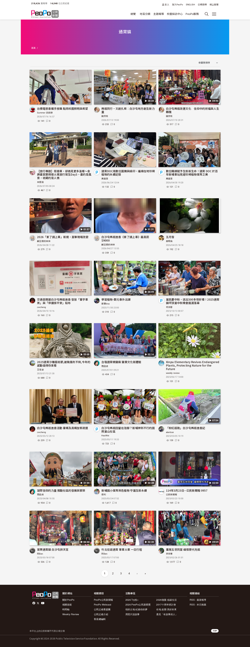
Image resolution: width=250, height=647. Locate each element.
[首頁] (45, 14)
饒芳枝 (104, 116)
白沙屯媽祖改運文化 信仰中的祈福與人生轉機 (192, 110)
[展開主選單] (214, 14)
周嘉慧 (104, 178)
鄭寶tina (105, 303)
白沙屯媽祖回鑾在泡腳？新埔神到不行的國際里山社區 (128, 429)
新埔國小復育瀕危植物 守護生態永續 (124, 490)
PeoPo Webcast (102, 604)
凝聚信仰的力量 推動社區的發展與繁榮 (61, 490)
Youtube (43, 603)
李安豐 (169, 554)
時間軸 (65, 609)
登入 (167, 4)
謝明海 (169, 241)
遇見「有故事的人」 (167, 614)
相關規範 (67, 604)
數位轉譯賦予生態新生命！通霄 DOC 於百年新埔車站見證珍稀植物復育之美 (192, 172)
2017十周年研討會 (166, 604)
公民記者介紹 (101, 614)
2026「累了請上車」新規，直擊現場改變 (62, 237)
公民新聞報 (171, 494)
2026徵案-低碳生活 (166, 599)
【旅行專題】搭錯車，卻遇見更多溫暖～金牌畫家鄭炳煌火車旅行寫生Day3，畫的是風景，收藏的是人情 (64, 174)
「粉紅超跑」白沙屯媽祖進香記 (185, 428)
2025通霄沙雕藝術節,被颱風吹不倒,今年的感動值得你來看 (63, 363)
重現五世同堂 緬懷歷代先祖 (183, 549)
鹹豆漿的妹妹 (43, 241)
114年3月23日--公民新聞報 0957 (187, 490)
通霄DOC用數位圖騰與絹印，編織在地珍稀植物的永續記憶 (128, 172)
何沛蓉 (169, 307)
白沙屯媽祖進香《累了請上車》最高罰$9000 (125, 238)
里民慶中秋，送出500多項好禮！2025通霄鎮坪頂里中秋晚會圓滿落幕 (192, 301)
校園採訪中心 (175, 13)
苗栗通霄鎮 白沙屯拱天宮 (52, 549)
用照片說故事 (132, 614)
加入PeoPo (177, 4)
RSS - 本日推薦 (198, 604)
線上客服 (214, 4)
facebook (34, 603)
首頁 (33, 48)
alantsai (170, 432)
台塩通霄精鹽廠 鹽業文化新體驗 (121, 362)
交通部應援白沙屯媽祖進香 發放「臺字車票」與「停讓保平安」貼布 (62, 301)
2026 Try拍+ (132, 599)
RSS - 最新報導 (198, 599)
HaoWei (105, 435)
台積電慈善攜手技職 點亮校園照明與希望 (62, 108)
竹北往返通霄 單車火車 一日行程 (121, 549)
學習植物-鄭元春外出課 (115, 299)
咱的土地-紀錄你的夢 (136, 609)
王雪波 (40, 369)
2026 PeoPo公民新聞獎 (138, 604)
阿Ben (40, 554)
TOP (215, 630)
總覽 (133, 13)
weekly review (173, 373)
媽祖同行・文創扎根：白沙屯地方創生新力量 (128, 110)
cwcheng (41, 307)
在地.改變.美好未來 (166, 609)
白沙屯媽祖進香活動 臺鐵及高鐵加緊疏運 (62, 428)
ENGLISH (190, 4)
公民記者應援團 (102, 609)
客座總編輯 (100, 619)
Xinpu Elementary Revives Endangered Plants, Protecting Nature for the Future (192, 365)
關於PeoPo (68, 599)
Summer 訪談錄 (45, 112)
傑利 (103, 494)
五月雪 (170, 237)
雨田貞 (104, 366)
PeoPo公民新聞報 (103, 599)
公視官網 (202, 4)
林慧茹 (40, 182)
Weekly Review (70, 614)
